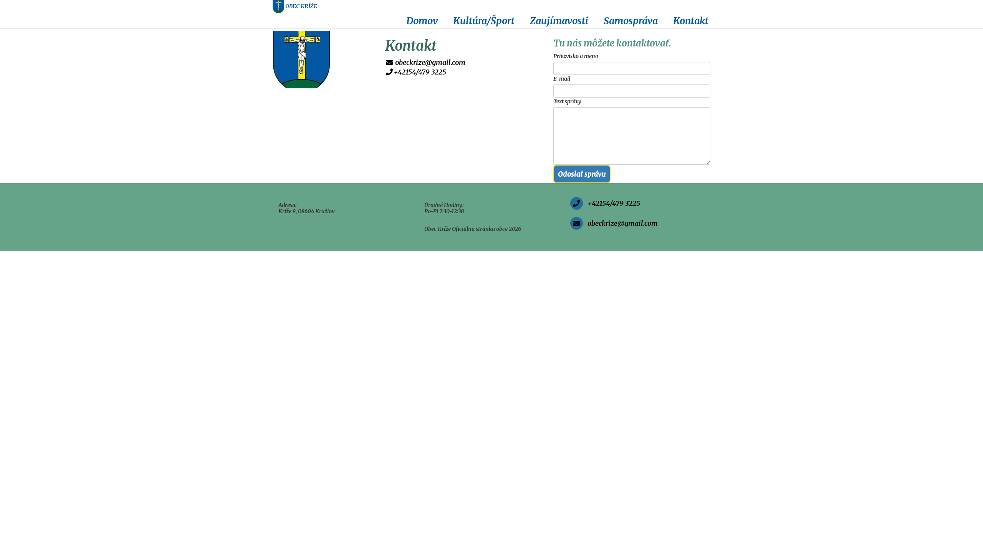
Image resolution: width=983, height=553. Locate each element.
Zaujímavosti (559, 21)
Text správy (567, 101)
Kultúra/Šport (484, 21)
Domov (422, 21)
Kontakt (690, 21)
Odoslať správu (582, 173)
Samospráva (631, 21)
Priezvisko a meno (575, 56)
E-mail (561, 78)
